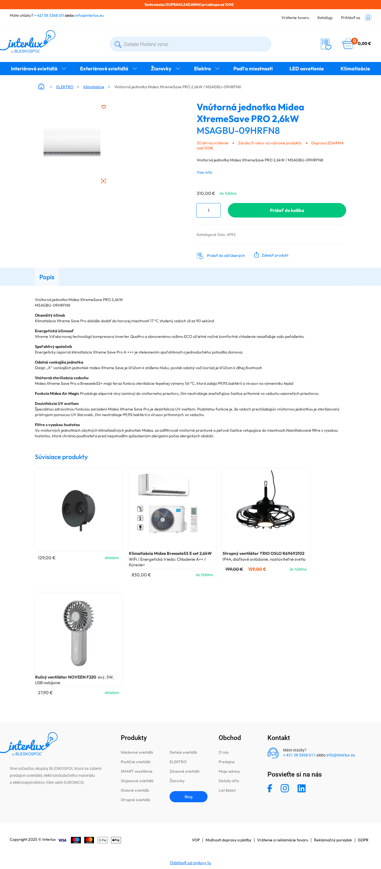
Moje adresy (229, 771)
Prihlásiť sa (350, 17)
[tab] (47, 276)
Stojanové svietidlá (137, 780)
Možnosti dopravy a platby (228, 839)
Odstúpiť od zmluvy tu (190, 862)
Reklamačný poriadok (333, 839)
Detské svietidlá (183, 752)
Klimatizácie (355, 68)
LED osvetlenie (307, 68)
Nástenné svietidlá (137, 752)
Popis (46, 277)
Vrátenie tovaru (295, 17)
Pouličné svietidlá (135, 761)
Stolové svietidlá (135, 790)
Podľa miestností (253, 68)
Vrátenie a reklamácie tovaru (282, 839)
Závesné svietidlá (184, 771)
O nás (224, 752)
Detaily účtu (229, 780)
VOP (196, 839)
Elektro (202, 68)
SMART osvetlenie (137, 771)
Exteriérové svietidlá (104, 68)
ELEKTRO (64, 86)
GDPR (363, 839)
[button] (270, 254)
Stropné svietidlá (135, 799)
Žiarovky (161, 68)
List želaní (227, 790)
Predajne (227, 761)
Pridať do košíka (287, 210)
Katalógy (325, 17)
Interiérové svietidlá (34, 68)
